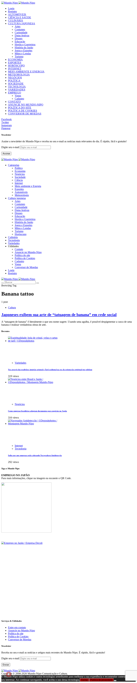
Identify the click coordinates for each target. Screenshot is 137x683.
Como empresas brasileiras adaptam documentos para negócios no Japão (37, 411)
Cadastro (19, 98)
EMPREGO (14, 92)
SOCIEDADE (16, 83)
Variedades (20, 362)
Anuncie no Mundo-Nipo (28, 252)
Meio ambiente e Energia (28, 186)
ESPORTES (14, 62)
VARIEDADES (16, 89)
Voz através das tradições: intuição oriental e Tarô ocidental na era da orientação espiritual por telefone (50, 370)
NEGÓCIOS (15, 77)
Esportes (19, 189)
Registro (12, 11)
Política (19, 168)
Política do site (22, 255)
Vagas (18, 95)
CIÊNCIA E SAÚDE (19, 17)
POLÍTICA (14, 80)
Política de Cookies (25, 258)
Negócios (20, 174)
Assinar (6, 153)
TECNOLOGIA (17, 86)
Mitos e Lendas (23, 53)
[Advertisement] (68, 592)
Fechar (84, 680)
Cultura (12, 307)
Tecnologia (20, 448)
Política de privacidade (101, 680)
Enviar (6, 664)
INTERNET (14, 68)
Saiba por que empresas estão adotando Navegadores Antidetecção (35, 455)
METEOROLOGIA (19, 74)
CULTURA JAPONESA (21, 23)
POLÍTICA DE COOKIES (22, 110)
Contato (19, 249)
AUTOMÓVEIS (17, 14)
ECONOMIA (15, 59)
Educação (20, 41)
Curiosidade (21, 32)
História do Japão (24, 47)
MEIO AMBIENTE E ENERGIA (26, 71)
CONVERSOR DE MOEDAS (24, 113)
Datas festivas (22, 35)
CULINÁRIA (15, 20)
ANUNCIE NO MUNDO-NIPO (25, 104)
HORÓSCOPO (16, 65)
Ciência (19, 180)
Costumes (20, 29)
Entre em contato (17, 627)
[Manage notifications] (8, 674)
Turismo (19, 56)
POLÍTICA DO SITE (19, 107)
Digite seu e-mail (10, 147)
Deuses (18, 38)
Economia (20, 171)
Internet (19, 183)
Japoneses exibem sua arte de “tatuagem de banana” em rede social (59, 314)
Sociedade (20, 177)
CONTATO (14, 101)
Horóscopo (20, 234)
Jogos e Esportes (23, 50)
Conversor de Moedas (26, 267)
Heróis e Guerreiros (25, 44)
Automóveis (21, 192)
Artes (17, 26)
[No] (115, 680)
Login (11, 8)
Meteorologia (22, 195)
